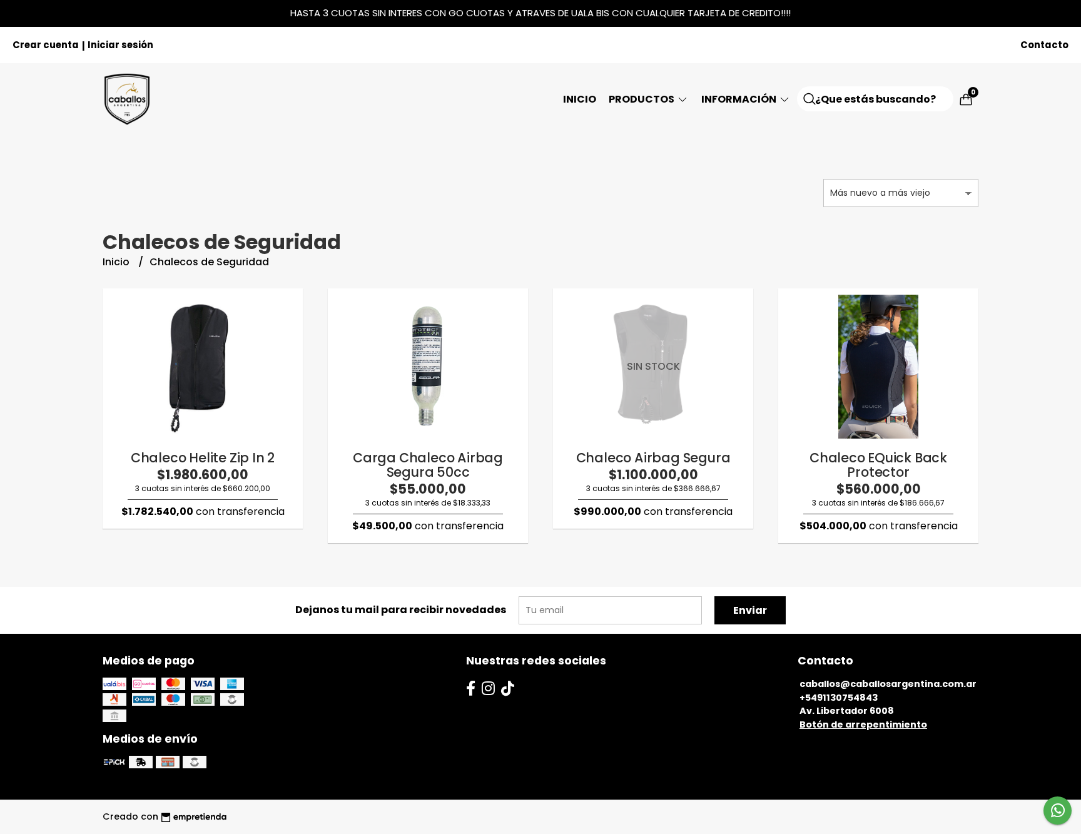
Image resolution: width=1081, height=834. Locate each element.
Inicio (579, 99)
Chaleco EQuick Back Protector (878, 465)
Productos (642, 99)
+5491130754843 (838, 697)
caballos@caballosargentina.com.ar (888, 684)
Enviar (750, 610)
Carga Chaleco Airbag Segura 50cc (428, 465)
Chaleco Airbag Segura (653, 458)
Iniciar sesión (120, 44)
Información (739, 99)
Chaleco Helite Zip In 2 (203, 458)
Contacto (1044, 44)
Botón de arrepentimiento (863, 724)
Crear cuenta (46, 44)
